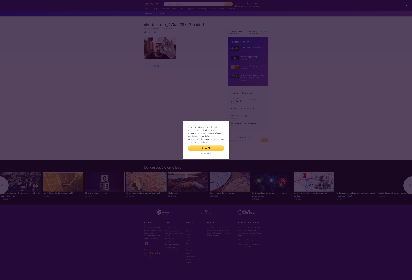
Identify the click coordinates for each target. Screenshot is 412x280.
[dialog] (206, 140)
